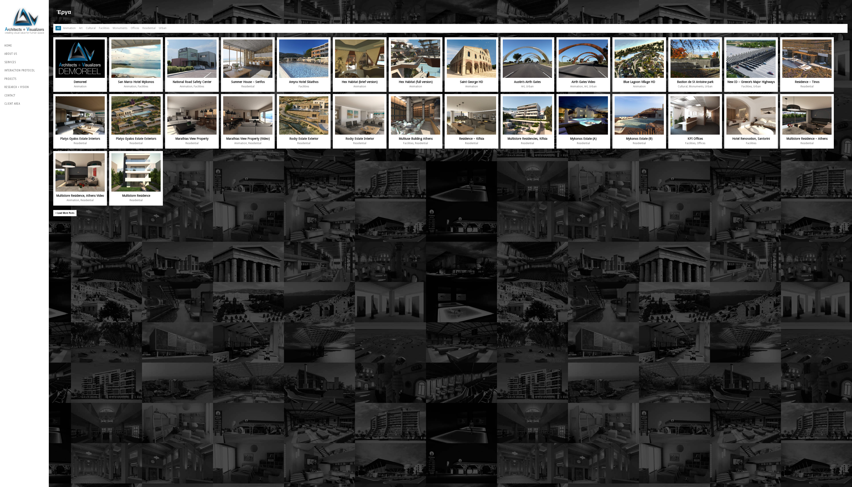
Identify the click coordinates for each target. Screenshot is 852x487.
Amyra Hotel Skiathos (303, 82)
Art (81, 28)
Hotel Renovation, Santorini (751, 138)
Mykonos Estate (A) (583, 138)
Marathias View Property (192, 138)
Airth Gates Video (583, 82)
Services (10, 62)
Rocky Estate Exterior (303, 138)
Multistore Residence (136, 195)
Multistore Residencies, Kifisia (527, 138)
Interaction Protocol (19, 70)
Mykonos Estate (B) (639, 138)
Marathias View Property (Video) (248, 138)
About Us (10, 54)
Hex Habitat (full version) (416, 82)
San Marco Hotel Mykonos (136, 82)
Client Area (12, 104)
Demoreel (80, 82)
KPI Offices (695, 138)
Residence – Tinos (807, 82)
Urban (162, 28)
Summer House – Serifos (248, 82)
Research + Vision (16, 87)
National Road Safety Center (192, 82)
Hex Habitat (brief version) (360, 82)
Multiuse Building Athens (416, 138)
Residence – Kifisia (471, 138)
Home (8, 45)
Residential (149, 28)
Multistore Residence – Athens (807, 138)
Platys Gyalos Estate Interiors (80, 138)
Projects (10, 79)
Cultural (91, 28)
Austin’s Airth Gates (527, 82)
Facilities (104, 28)
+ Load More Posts (64, 213)
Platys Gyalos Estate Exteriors (136, 138)
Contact (9, 95)
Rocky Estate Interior (359, 138)
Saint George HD (471, 82)
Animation (69, 28)
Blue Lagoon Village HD (639, 82)
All (58, 28)
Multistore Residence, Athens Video (80, 195)
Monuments (120, 28)
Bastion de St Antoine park (695, 82)
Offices (135, 28)
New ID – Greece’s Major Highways (751, 82)
